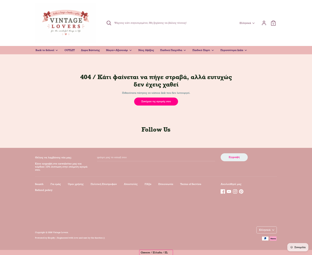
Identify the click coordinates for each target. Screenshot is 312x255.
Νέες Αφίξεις (146, 50)
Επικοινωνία (165, 184)
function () (100, 238)
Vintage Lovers (60, 232)
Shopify (51, 238)
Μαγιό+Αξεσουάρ (117, 50)
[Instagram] (235, 191)
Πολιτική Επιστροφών (104, 184)
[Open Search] (108, 23)
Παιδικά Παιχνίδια (171, 50)
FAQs (148, 184)
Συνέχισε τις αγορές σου (156, 101)
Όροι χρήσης (76, 184)
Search (39, 184)
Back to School (45, 50)
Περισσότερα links (232, 50)
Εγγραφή (234, 157)
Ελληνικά (245, 23)
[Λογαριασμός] (264, 21)
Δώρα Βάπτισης (90, 50)
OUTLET (69, 50)
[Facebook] (223, 191)
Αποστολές (131, 184)
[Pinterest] (241, 191)
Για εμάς (56, 184)
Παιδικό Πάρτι (201, 50)
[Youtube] (229, 191)
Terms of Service (190, 184)
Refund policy (44, 190)
